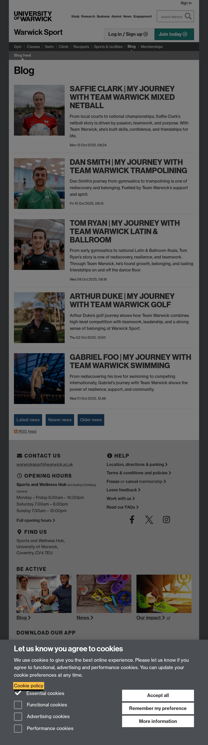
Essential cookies (44, 693)
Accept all (158, 695)
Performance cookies (50, 729)
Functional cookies (46, 705)
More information (158, 721)
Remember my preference (158, 708)
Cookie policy (28, 686)
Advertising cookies (48, 717)
